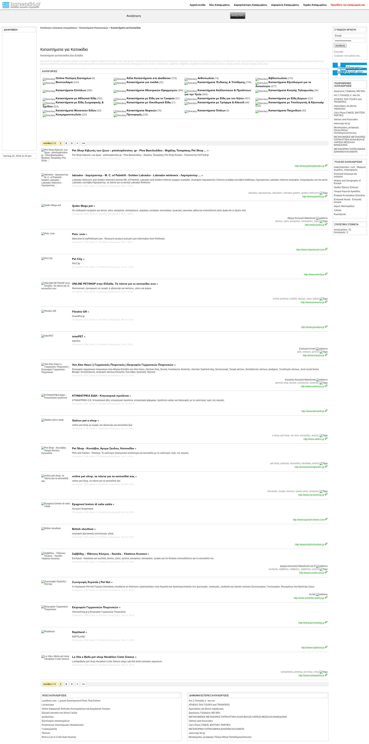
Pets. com (79, 234)
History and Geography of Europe (347, 182)
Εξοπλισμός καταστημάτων (56, 721)
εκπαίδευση (72, 64)
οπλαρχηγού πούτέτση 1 (143, 64)
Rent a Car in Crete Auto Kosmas (59, 737)
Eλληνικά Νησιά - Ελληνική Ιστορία (348, 201)
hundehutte (141, 61)
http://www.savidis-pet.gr (312, 572)
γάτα (63, 64)
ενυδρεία (82, 64)
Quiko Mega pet (83, 205)
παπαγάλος (163, 64)
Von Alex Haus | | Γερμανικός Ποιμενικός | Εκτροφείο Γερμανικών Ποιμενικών (124, 364)
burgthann (56, 61)
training (251, 61)
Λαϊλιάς (338, 210)
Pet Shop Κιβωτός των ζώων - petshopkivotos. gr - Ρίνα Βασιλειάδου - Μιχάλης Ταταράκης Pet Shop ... (140, 150)
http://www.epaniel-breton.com (309, 519)
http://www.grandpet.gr (313, 327)
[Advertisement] (18, 91)
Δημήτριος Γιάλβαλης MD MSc (349, 91)
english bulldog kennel (102, 61)
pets (201, 61)
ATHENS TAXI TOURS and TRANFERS (348, 100)
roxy (238, 61)
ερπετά (91, 64)
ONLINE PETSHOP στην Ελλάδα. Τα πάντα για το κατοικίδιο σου (115, 283)
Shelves (46, 733)
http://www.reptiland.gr (313, 647)
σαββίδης (174, 64)
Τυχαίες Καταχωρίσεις (315, 5)
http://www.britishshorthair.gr (310, 544)
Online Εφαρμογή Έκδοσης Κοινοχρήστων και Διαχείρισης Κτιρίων (76, 708)
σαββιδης (184, 64)
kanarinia (162, 61)
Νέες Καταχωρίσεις (219, 5)
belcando (45, 61)
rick (223, 61)
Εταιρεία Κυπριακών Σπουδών (349, 195)
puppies (217, 61)
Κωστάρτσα (340, 214)
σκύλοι (213, 64)
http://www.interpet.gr (314, 355)
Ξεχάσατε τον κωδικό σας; (347, 55)
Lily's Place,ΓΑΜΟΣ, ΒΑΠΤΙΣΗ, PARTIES (349, 114)
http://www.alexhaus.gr (313, 386)
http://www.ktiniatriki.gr (313, 411)
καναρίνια (101, 64)
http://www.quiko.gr (315, 225)
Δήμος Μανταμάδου (344, 206)
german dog (120, 61)
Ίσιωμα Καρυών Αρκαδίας (347, 191)
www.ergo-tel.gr (342, 123)
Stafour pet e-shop (85, 420)
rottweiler (230, 61)
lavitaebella (173, 61)
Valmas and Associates (346, 119)
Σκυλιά (280, 61)
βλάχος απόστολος (50, 64)
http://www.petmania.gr (313, 302)
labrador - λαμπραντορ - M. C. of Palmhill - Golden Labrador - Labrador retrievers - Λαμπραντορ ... (137, 175)
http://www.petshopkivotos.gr (310, 166)
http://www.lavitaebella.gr (311, 675)
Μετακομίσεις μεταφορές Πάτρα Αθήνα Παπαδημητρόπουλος (346, 130)
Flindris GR (80, 311)
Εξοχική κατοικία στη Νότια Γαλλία (59, 712)
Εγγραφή (338, 51)
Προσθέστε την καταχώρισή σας (348, 5)
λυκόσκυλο (124, 64)
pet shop (193, 61)
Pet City (78, 258)
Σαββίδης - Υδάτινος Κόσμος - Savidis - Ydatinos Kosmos (110, 553)
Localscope (48, 704)
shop (243, 61)
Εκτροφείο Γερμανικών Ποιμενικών (96, 607)
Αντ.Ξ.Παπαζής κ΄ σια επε (347, 95)
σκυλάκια (205, 64)
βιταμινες (299, 61)
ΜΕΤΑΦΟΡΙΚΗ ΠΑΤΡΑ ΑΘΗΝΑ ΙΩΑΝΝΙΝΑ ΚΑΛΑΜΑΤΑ (349, 150)
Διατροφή (260, 61)
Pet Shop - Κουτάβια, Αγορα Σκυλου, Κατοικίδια (104, 448)
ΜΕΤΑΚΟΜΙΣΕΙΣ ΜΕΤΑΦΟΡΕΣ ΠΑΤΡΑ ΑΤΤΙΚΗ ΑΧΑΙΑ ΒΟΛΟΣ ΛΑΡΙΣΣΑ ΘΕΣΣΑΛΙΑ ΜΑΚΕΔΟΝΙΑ (349, 141)
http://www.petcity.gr (314, 274)
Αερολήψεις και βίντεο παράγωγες (345, 107)
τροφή (229, 64)
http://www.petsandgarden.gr (310, 467)
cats (81, 61)
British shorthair (84, 528)
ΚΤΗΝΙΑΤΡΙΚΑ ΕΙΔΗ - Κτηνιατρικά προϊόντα (101, 395)
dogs (86, 61)
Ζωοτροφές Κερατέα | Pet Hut (92, 582)
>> (83, 143)
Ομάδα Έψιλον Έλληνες (346, 187)
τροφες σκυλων (241, 64)
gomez (131, 61)
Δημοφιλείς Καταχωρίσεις (285, 5)
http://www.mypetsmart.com (310, 249)
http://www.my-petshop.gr (311, 495)
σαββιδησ (195, 64)
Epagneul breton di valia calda (93, 504)
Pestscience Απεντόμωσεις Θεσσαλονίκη (63, 725)
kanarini (152, 61)
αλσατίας (289, 61)
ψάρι (265, 64)
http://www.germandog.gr (311, 622)
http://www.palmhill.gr (313, 196)
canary (75, 61)
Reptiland (79, 632)
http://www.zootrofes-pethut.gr (309, 598)
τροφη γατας (256, 64)
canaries (66, 61)
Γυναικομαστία (49, 729)
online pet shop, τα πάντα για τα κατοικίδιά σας (104, 476)
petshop (208, 61)
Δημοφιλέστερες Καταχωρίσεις (250, 5)
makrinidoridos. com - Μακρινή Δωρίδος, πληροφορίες (350, 168)
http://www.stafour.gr (314, 439)
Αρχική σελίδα (197, 5)
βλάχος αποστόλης (314, 61)
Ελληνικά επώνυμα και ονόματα (345, 175)
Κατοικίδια (271, 61)
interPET (79, 336)
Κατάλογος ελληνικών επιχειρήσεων (58, 28)
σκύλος (221, 64)
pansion (184, 61)
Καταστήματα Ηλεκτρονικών (93, 28)
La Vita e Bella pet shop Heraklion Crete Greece (104, 656)
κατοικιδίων (112, 64)
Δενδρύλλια (48, 717)
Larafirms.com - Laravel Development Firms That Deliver (71, 700)
